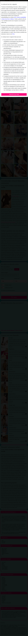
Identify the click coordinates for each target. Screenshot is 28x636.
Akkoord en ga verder (14, 94)
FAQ (13, 34)
